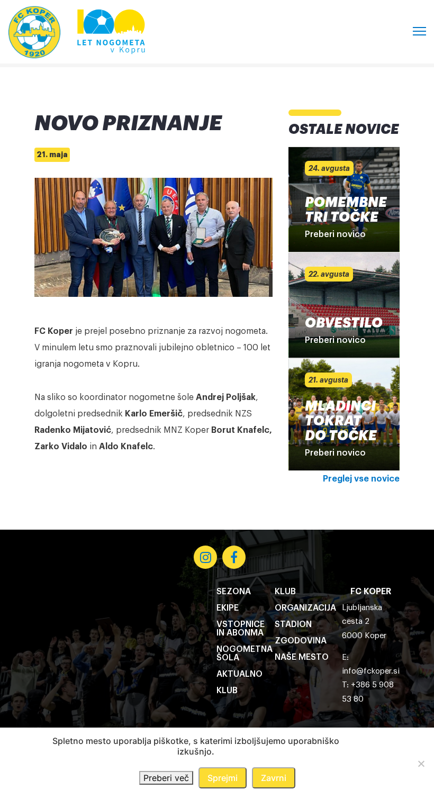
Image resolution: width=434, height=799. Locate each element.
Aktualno (239, 674)
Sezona (233, 591)
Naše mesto (302, 657)
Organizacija (305, 608)
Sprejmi (222, 778)
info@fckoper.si (371, 671)
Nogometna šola (244, 653)
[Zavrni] (420, 763)
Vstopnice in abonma (240, 628)
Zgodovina (301, 641)
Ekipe (227, 608)
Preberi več (166, 778)
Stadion (293, 624)
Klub (227, 690)
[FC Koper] (34, 31)
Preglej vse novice (361, 479)
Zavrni (273, 778)
